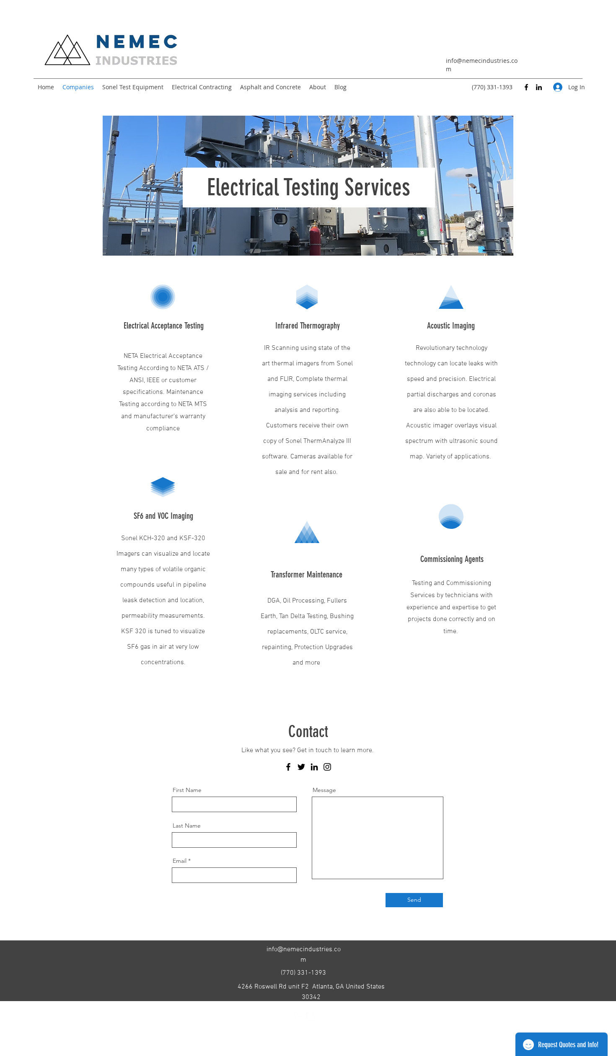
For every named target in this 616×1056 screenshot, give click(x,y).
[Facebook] (526, 87)
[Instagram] (327, 767)
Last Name (187, 825)
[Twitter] (301, 767)
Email (179, 861)
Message (324, 790)
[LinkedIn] (539, 87)
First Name (187, 790)
